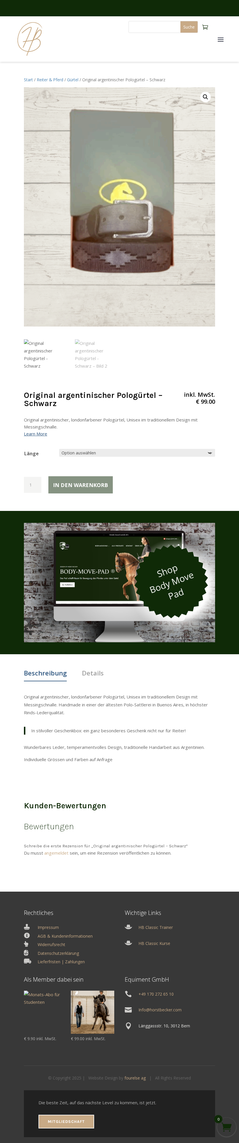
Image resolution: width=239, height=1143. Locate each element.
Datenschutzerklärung (58, 953)
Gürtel (72, 79)
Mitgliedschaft (66, 1121)
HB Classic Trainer (155, 927)
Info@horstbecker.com (160, 1010)
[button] (205, 97)
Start (28, 79)
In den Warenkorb (80, 484)
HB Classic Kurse (154, 943)
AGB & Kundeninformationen (65, 936)
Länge (31, 453)
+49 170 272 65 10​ (156, 994)
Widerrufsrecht (51, 944)
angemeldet (56, 853)
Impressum (48, 927)
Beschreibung (45, 672)
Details (93, 672)
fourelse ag (135, 1078)
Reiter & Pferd (50, 79)
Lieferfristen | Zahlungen (61, 961)
